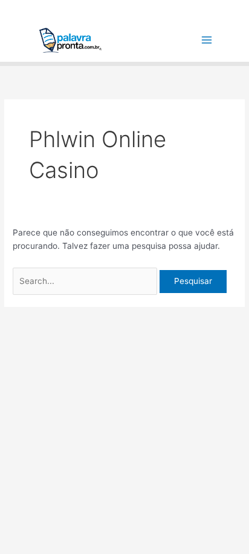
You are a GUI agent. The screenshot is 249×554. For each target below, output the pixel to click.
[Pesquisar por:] (86, 281)
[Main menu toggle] (207, 40)
